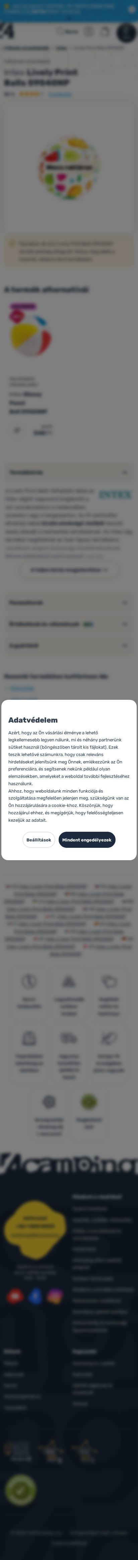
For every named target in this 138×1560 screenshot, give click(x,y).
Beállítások (38, 839)
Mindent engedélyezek (87, 839)
